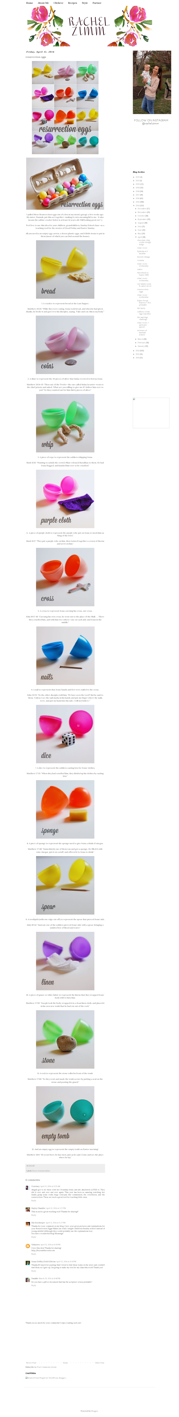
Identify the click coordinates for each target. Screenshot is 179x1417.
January (141, 346)
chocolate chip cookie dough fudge (144, 242)
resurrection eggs (142, 290)
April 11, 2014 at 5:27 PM (56, 1223)
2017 (138, 195)
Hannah (41, 1171)
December (142, 208)
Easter (34, 1171)
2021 (138, 180)
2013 (138, 350)
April (140, 237)
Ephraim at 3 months (142, 252)
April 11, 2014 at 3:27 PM (56, 1208)
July (140, 226)
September (142, 219)
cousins (140, 260)
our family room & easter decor (144, 285)
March (141, 339)
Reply (33, 1200)
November (142, 212)
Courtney (35, 1186)
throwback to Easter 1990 (143, 274)
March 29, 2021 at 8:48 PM (49, 1278)
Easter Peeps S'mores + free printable (144, 302)
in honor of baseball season (142, 332)
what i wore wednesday (142, 265)
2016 (138, 198)
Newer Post (31, 1363)
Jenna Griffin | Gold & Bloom (43, 1261)
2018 (138, 191)
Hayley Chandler (38, 1208)
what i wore (142, 248)
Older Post (99, 1363)
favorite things (143, 257)
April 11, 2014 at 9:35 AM (50, 1186)
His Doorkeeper (38, 1223)
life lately (141, 308)
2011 (138, 358)
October (141, 216)
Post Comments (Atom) (46, 1367)
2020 (138, 184)
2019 (138, 187)
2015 (138, 202)
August (141, 223)
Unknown (35, 1244)
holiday (47, 1171)
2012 (138, 354)
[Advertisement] (65, 1343)
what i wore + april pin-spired (143, 325)
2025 (138, 177)
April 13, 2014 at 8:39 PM (50, 1244)
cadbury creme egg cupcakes (144, 312)
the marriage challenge (142, 318)
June (140, 230)
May (140, 233)
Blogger (94, 1411)
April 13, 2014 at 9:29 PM (66, 1261)
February (142, 342)
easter (139, 269)
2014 (138, 205)
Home (65, 1363)
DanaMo (34, 1278)
